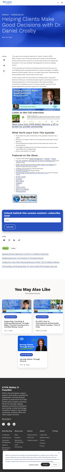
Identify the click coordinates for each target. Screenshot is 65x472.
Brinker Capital (21, 177)
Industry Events (32, 435)
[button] (62, 2)
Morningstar (20, 181)
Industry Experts (32, 440)
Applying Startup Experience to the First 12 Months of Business (25, 254)
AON (17, 185)
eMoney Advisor (21, 191)
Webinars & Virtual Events (19, 441)
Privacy (42, 446)
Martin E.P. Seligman (22, 189)
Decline (55, 464)
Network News (44, 437)
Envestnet (19, 179)
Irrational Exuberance (22, 171)
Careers (42, 440)
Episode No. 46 (17, 14)
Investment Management (6, 441)
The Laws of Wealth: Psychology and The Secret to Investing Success (35, 161)
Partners (42, 443)
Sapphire (5, 445)
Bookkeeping (6, 437)
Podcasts (17, 437)
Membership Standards (6, 449)
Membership (7, 431)
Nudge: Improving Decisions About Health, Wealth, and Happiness (35, 165)
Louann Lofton (20, 187)
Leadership (43, 435)
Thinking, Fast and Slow (23, 169)
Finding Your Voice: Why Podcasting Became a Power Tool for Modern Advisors (30, 262)
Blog (16, 435)
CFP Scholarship (18, 446)
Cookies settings (34, 464)
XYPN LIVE (30, 437)
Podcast (5, 14)
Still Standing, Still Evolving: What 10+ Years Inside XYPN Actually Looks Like (29, 266)
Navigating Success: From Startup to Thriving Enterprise (23, 258)
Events (30, 431)
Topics (13, 248)
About (42, 431)
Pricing (55, 431)
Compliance (5, 435)
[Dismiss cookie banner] (59, 453)
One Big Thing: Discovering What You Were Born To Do (32, 173)
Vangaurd (19, 183)
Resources (19, 431)
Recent (5, 248)
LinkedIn (47, 159)
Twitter (53, 159)
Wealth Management (36, 159)
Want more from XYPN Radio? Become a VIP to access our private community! (35, 125)
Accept (45, 464)
